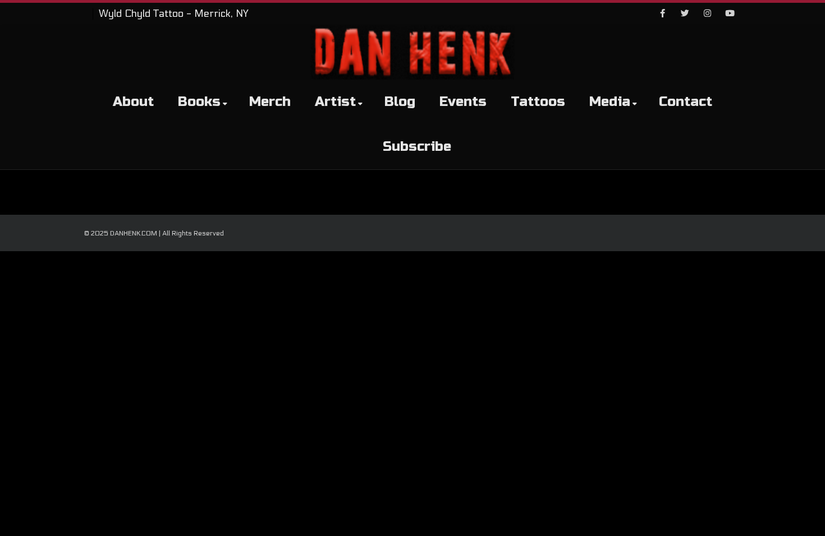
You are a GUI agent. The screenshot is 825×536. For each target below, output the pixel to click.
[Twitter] (684, 14)
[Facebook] (662, 14)
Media (609, 102)
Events (463, 102)
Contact (685, 102)
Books (199, 102)
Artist (335, 102)
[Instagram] (707, 14)
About (133, 102)
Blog (399, 102)
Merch (270, 102)
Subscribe (417, 146)
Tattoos (538, 102)
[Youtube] (729, 14)
